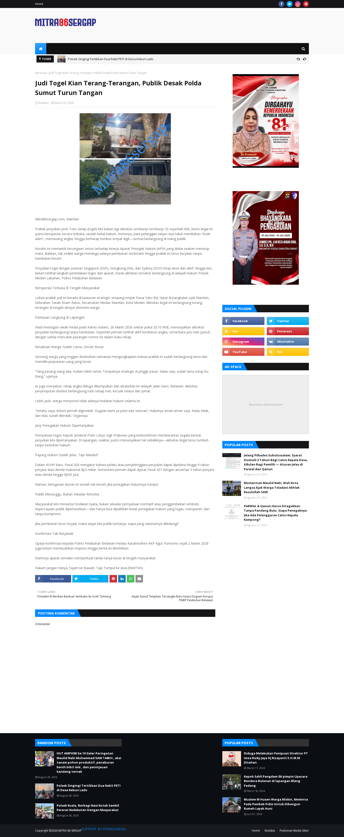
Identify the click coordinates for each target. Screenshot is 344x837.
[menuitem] (40, 48)
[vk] (288, 342)
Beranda (41, 73)
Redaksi (43, 103)
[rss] (243, 331)
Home (39, 4)
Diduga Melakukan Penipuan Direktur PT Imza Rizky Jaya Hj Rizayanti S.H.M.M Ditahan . (276, 757)
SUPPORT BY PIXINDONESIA (103, 829)
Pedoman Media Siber (294, 831)
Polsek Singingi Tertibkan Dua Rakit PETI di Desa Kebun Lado (111, 59)
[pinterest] (306, 4)
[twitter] (290, 4)
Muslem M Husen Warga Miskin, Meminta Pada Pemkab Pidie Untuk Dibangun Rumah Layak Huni (276, 804)
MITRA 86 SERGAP (70, 831)
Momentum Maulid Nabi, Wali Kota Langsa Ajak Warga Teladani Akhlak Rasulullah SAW (272, 487)
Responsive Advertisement (265, 404)
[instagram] (298, 4)
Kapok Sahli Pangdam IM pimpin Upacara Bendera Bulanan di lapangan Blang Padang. (275, 781)
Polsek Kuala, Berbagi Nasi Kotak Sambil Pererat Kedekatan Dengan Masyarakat (88, 807)
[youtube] (243, 352)
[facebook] (281, 4)
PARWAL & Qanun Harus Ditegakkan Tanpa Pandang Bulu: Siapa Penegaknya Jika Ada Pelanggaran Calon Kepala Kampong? (275, 513)
